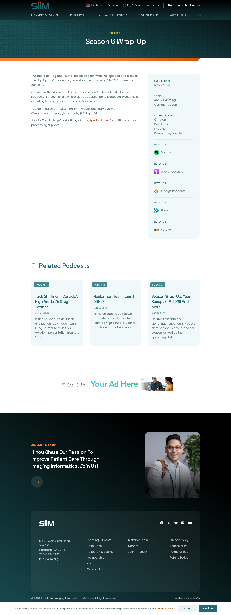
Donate (113, 5)
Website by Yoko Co (187, 598)
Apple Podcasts (172, 172)
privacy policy (165, 608)
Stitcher (166, 230)
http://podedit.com (95, 120)
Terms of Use (179, 552)
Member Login (138, 540)
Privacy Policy (179, 540)
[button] (198, 15)
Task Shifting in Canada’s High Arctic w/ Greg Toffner (57, 301)
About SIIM (178, 15)
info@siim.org (48, 559)
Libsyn (165, 210)
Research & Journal (114, 15)
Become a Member (181, 5)
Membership (149, 15)
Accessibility (178, 546)
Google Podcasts (173, 191)
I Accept (187, 608)
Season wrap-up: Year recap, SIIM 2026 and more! (170, 301)
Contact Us (95, 569)
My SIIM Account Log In (143, 5)
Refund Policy (179, 557)
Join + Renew (137, 552)
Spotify (166, 152)
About (91, 563)
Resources (78, 15)
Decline (208, 608)
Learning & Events (44, 15)
